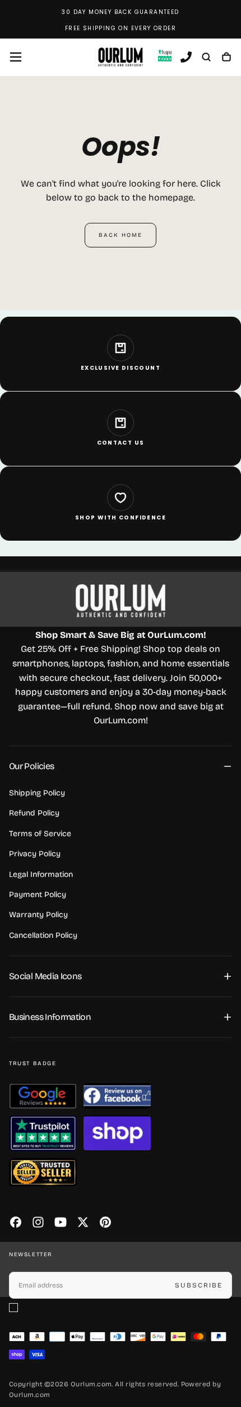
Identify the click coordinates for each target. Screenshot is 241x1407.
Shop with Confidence (120, 517)
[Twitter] (83, 1222)
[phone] (186, 58)
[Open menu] (15, 57)
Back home (120, 235)
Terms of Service (40, 833)
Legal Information (41, 874)
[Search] (206, 58)
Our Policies (31, 766)
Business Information (50, 1017)
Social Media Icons (45, 976)
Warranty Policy (38, 914)
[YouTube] (60, 1222)
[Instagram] (38, 1222)
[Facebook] (15, 1222)
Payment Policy (37, 894)
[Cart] (226, 58)
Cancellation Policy (43, 935)
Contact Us (121, 442)
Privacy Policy (35, 853)
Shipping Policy (37, 793)
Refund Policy (34, 813)
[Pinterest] (105, 1222)
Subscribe (199, 1285)
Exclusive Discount (120, 368)
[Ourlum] (120, 601)
